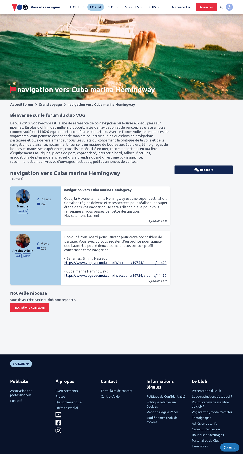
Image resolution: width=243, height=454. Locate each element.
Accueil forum (21, 104)
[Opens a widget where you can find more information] (229, 447)
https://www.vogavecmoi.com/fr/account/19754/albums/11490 (115, 275)
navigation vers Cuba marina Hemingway (101, 104)
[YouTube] (76, 414)
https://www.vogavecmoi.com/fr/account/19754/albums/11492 (115, 263)
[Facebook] (76, 422)
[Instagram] (76, 430)
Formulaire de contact (116, 390)
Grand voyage (50, 104)
